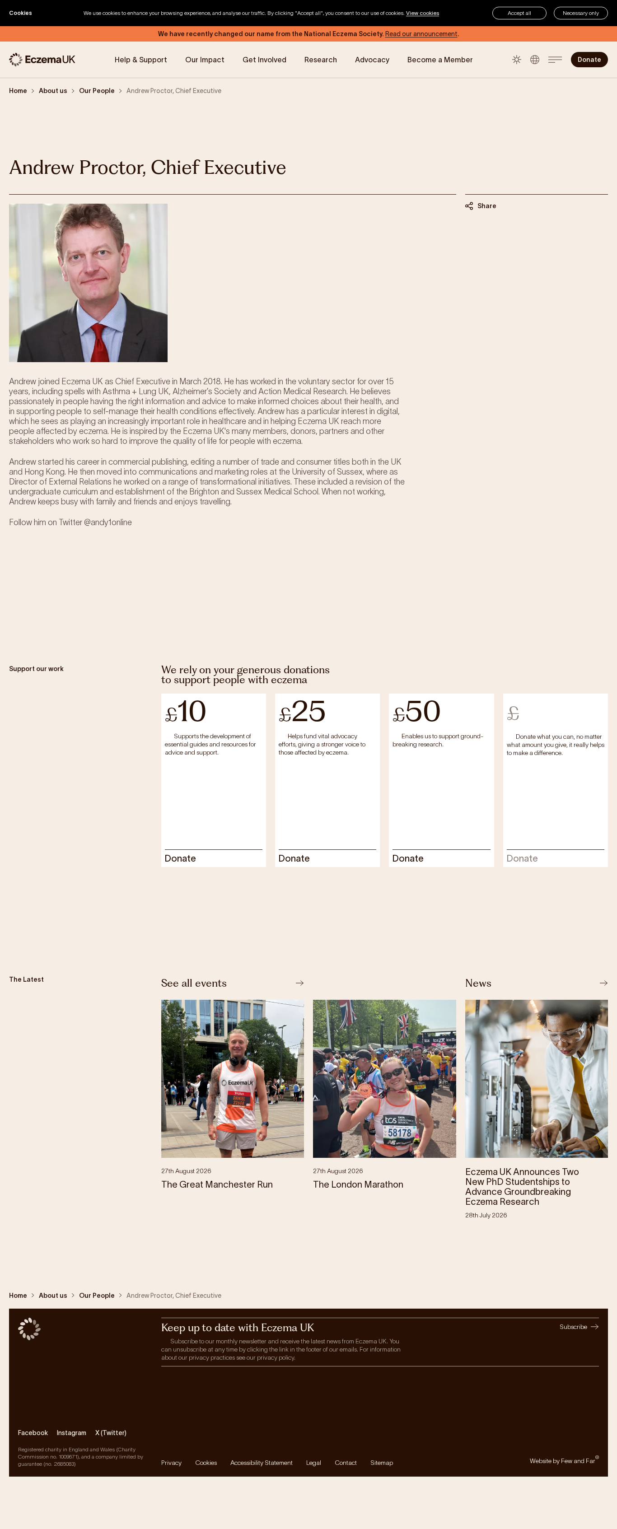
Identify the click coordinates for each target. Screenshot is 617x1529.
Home (18, 90)
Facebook (33, 1432)
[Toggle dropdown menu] (555, 59)
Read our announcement (421, 33)
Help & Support (141, 60)
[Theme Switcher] (516, 59)
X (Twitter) (110, 1432)
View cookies (422, 13)
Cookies (206, 1462)
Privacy (171, 1462)
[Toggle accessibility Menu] (534, 59)
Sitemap (381, 1462)
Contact (346, 1462)
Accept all (519, 13)
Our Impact (204, 60)
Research (320, 60)
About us (53, 90)
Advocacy (372, 60)
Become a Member (440, 60)
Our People (97, 90)
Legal (313, 1462)
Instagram (71, 1432)
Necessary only (581, 13)
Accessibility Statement (261, 1462)
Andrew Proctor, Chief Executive (173, 90)
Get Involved (264, 60)
